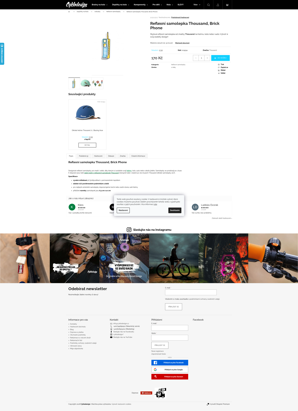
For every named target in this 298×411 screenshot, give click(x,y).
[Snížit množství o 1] (196, 58)
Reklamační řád (76, 340)
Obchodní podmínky (78, 335)
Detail (87, 145)
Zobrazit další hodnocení (221, 218)
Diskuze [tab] (111, 156)
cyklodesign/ (118, 334)
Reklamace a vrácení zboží (80, 338)
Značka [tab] (123, 156)
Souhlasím (175, 210)
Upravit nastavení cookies (121, 404)
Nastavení (123, 210)
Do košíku (222, 58)
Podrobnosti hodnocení (180, 17)
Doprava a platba (76, 332)
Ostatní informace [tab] (138, 156)
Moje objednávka (76, 349)
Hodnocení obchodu (78, 327)
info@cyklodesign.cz (121, 323)
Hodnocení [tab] (98, 156)
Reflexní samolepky (178, 64)
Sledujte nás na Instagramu (152, 229)
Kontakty (73, 324)
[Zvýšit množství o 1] (207, 58)
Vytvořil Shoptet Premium (220, 404)
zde (155, 204)
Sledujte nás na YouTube (122, 337)
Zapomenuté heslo (158, 354)
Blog (72, 329)
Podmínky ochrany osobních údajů (83, 343)
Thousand (213, 50)
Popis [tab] (71, 156)
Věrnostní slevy (76, 346)
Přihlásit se (173, 307)
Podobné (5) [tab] (83, 156)
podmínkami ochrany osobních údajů (205, 299)
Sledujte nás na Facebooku (123, 332)
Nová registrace (157, 351)
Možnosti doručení (182, 43)
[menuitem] (99, 4)
